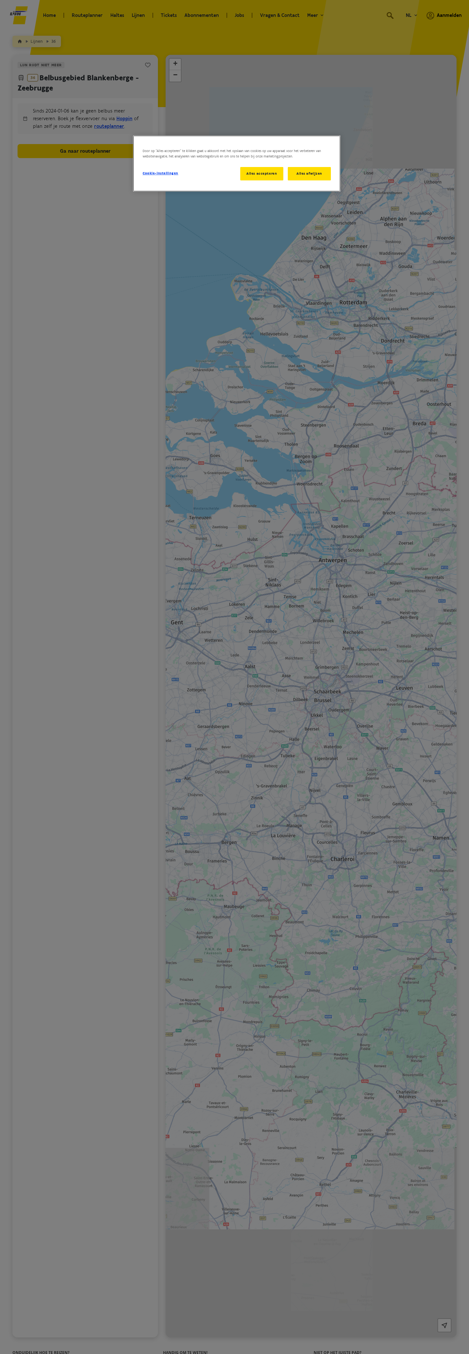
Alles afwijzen (309, 173)
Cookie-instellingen (160, 173)
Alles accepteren (261, 173)
